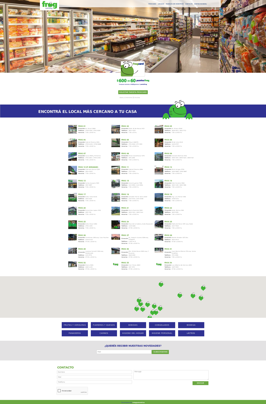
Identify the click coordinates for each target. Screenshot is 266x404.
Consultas (137, 97)
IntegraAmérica (138, 402)
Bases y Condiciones (126, 97)
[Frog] (49, 5)
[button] (153, 312)
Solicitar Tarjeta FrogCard (133, 92)
